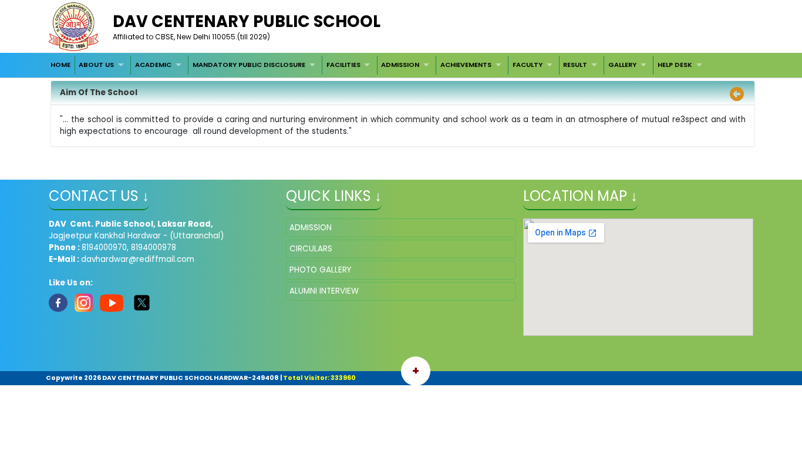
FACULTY (527, 64)
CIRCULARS (310, 248)
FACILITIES (343, 64)
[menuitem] (60, 65)
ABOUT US (96, 64)
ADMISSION (400, 64)
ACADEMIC (153, 64)
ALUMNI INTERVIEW (324, 291)
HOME (60, 64)
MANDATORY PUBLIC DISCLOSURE (249, 64)
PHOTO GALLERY (320, 269)
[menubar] (377, 65)
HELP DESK (675, 64)
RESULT (575, 64)
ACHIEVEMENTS (465, 64)
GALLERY (622, 64)
